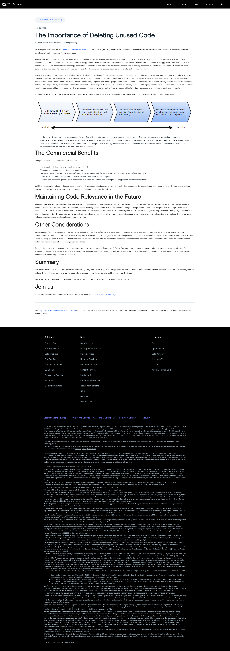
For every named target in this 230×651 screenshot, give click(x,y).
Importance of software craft (74, 50)
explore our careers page (105, 294)
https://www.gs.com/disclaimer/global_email (57, 311)
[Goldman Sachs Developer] (12, 4)
